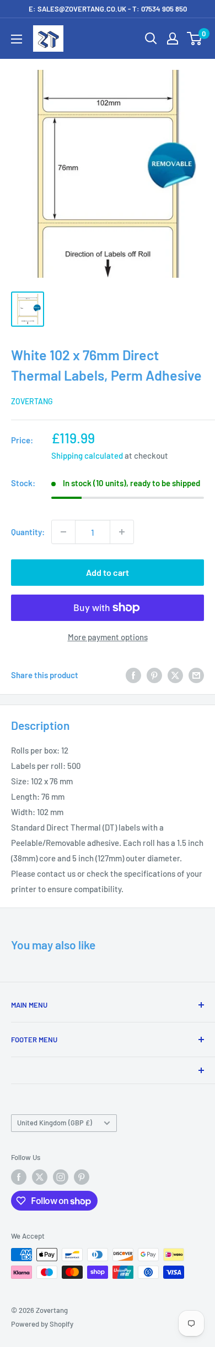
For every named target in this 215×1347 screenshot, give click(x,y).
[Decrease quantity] (63, 531)
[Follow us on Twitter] (39, 1177)
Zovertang (32, 401)
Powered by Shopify (42, 1323)
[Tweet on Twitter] (175, 675)
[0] (195, 38)
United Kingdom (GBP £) (54, 1122)
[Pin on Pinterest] (154, 675)
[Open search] (151, 38)
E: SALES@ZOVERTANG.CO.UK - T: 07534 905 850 (108, 8)
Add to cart (107, 572)
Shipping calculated (87, 455)
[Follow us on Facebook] (18, 1177)
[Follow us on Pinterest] (81, 1177)
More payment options (108, 637)
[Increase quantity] (121, 531)
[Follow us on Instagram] (60, 1177)
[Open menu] (16, 39)
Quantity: (28, 532)
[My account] (172, 38)
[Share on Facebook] (133, 675)
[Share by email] (196, 675)
